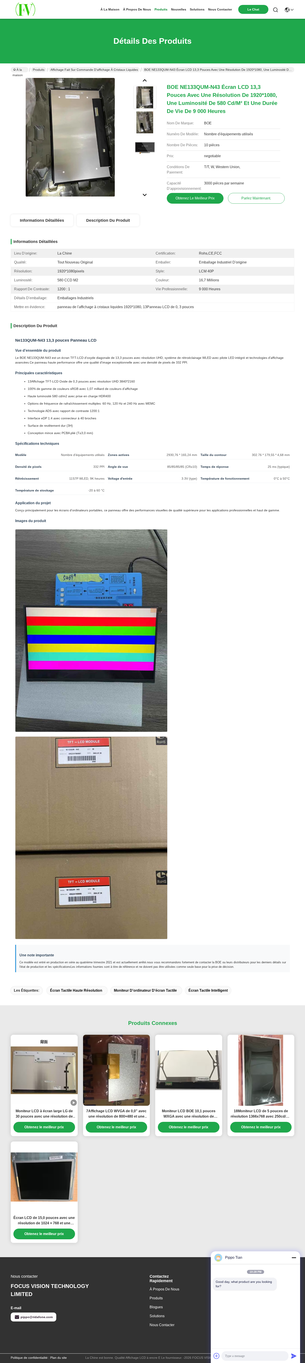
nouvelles (178, 9)
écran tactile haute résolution (76, 990)
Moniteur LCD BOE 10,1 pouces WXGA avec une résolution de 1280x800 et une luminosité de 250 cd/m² (189, 1114)
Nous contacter (162, 1325)
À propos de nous (137, 9)
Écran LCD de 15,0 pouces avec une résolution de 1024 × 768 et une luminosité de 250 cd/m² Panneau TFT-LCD (44, 1221)
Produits (38, 69)
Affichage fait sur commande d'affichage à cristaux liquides (94, 69)
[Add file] (216, 1356)
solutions (197, 9)
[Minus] (294, 1257)
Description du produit (108, 220)
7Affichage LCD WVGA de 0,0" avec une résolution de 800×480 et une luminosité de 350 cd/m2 (116, 1114)
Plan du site (58, 1357)
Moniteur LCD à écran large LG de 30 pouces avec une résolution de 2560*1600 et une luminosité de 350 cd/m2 (44, 1114)
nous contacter (220, 9)
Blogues (156, 1307)
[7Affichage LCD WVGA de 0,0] (116, 1070)
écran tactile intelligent (208, 990)
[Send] (293, 1356)
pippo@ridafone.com (37, 1317)
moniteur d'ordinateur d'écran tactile (145, 990)
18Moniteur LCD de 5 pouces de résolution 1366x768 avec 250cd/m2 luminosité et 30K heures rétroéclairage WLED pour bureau (261, 1114)
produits (161, 9)
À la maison (109, 9)
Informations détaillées (42, 220)
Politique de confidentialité (29, 1357)
